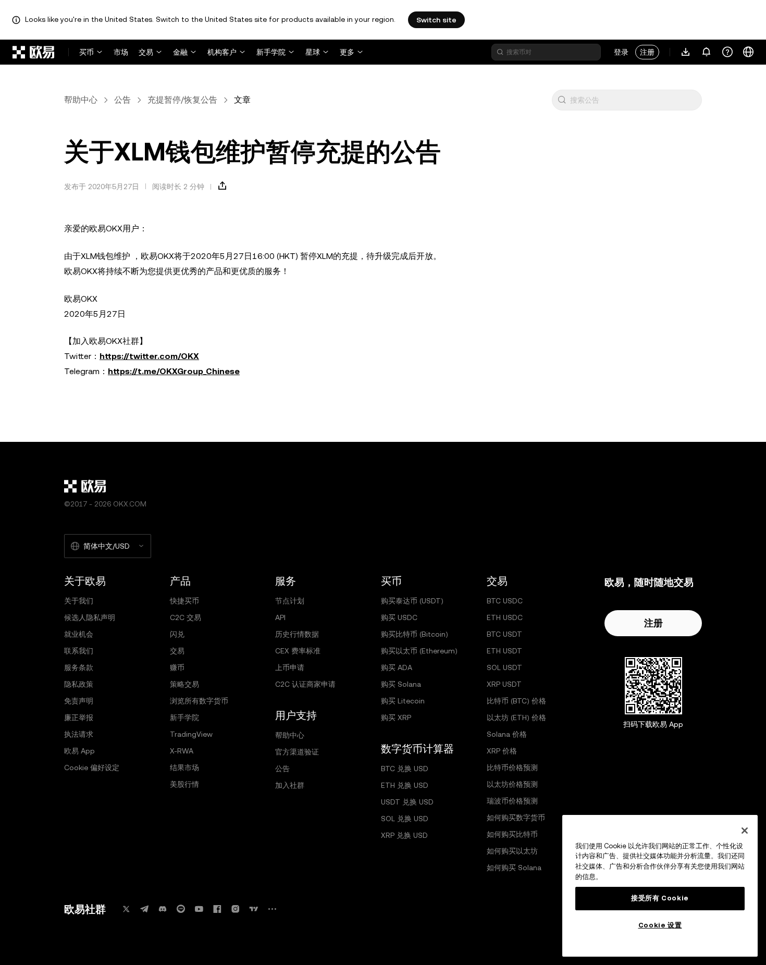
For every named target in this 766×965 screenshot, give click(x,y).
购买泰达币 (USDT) (412, 601)
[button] (562, 100)
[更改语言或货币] (748, 52)
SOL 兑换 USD (404, 818)
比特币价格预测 (512, 767)
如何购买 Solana (514, 867)
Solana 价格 (507, 734)
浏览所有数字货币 (199, 701)
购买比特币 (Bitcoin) (414, 634)
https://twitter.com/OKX (149, 356)
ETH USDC (505, 617)
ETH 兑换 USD (404, 785)
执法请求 (78, 734)
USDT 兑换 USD (407, 802)
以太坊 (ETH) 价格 (516, 717)
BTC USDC (505, 601)
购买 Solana (401, 684)
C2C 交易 (185, 617)
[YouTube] (199, 909)
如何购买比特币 (512, 834)
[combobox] (633, 100)
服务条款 (78, 667)
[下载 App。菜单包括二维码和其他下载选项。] (686, 52)
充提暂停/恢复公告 (182, 100)
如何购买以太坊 (512, 851)
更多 (347, 52)
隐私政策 (78, 684)
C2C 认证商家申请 (305, 684)
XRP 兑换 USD (404, 835)
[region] (660, 886)
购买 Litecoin (403, 701)
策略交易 (184, 684)
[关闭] (744, 830)
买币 (86, 52)
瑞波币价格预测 (512, 801)
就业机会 (78, 634)
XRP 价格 (502, 751)
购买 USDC (399, 617)
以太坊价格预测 (512, 784)
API (280, 617)
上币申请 (289, 667)
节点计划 (289, 601)
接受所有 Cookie (660, 898)
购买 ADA (396, 667)
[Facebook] (217, 909)
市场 (121, 52)
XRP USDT (504, 684)
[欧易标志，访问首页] (34, 52)
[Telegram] (144, 909)
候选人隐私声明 (89, 617)
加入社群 (289, 785)
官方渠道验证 (297, 752)
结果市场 (184, 767)
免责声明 (78, 701)
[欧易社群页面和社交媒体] (272, 909)
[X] (126, 909)
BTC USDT (504, 634)
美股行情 (184, 784)
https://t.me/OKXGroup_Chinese (174, 371)
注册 (647, 52)
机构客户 (222, 52)
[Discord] (162, 909)
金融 (180, 52)
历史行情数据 (297, 634)
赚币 (177, 667)
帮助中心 (80, 100)
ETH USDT (504, 651)
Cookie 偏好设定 (91, 767)
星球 (312, 52)
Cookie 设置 (660, 925)
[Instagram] (235, 909)
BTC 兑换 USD (404, 768)
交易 (146, 52)
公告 (122, 100)
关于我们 (78, 601)
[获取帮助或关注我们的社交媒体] (727, 52)
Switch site (436, 20)
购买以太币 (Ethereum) (419, 651)
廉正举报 (78, 717)
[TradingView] (253, 909)
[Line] (181, 909)
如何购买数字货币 (516, 817)
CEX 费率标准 (297, 651)
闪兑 (177, 634)
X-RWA (181, 751)
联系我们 (78, 651)
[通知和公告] (706, 52)
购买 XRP (396, 717)
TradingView (191, 734)
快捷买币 (184, 601)
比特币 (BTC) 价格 (516, 701)
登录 (621, 52)
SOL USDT (504, 667)
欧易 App (79, 751)
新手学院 (271, 52)
